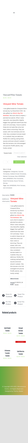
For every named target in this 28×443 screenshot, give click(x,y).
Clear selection (22, 157)
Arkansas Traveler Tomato (7, 353)
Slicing (5, 183)
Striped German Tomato (20, 331)
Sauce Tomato (18, 181)
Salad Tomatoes (8, 181)
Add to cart (19, 162)
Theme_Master (18, 391)
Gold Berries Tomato (20, 353)
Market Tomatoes (8, 176)
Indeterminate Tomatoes (18, 174)
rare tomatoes (7, 188)
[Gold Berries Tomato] (20, 342)
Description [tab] (5, 195)
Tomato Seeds (8, 153)
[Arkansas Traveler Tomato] (7, 342)
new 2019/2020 (11, 185)
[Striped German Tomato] (20, 319)
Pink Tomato (21, 185)
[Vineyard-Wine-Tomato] (14, 55)
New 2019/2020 (20, 176)
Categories (14, 171)
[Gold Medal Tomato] (7, 319)
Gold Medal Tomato (7, 329)
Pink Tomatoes (18, 178)
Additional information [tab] (5, 200)
